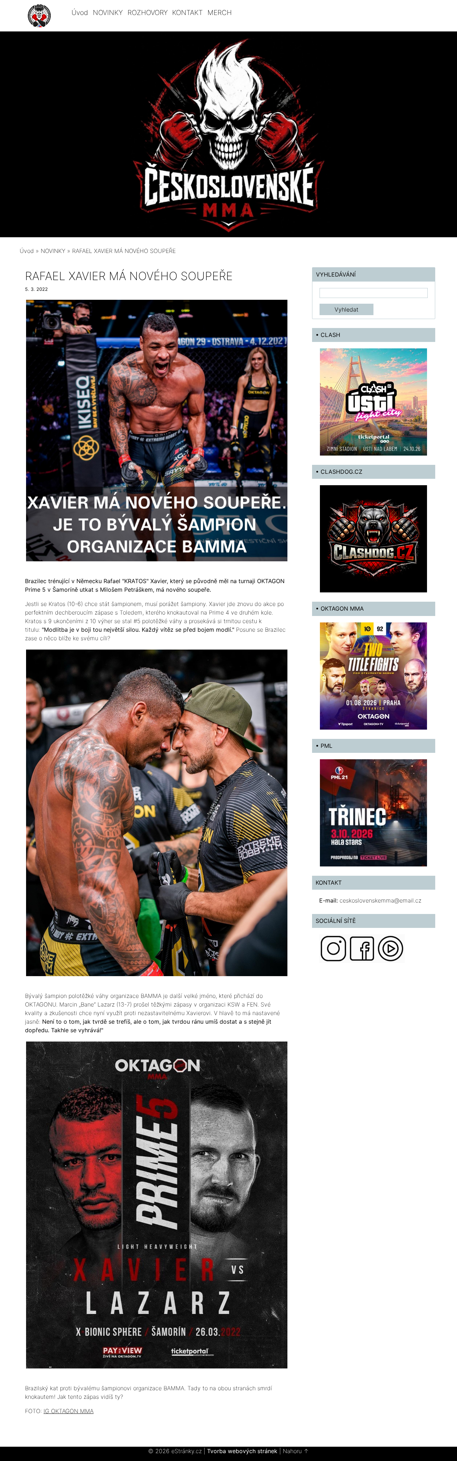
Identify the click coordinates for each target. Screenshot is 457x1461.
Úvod (79, 12)
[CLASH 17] (373, 401)
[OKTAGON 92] (373, 675)
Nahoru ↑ (296, 1451)
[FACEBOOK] (362, 947)
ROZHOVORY (147, 12)
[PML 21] (373, 812)
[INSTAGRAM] (333, 947)
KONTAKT (187, 12)
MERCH (219, 12)
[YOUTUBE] (390, 947)
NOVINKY (108, 12)
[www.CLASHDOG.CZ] (373, 538)
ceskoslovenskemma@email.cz (380, 900)
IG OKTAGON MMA (69, 1411)
